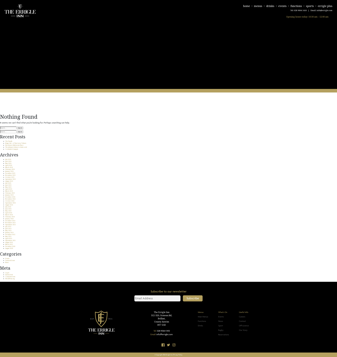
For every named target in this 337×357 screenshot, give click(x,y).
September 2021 (10, 240)
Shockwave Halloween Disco (14, 145)
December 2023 (10, 221)
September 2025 (10, 179)
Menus (258, 6)
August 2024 (9, 205)
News (7, 262)
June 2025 (8, 185)
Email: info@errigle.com (321, 10)
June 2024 (8, 209)
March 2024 (9, 215)
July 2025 (8, 183)
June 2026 (8, 161)
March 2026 (9, 167)
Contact (242, 321)
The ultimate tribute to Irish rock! (16, 147)
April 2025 (8, 189)
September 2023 (10, 225)
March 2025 (9, 191)
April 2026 (8, 165)
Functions (296, 6)
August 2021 (9, 242)
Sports (310, 6)
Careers (242, 316)
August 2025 (9, 181)
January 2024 (9, 219)
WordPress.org (10, 279)
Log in (7, 273)
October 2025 (9, 177)
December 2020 (10, 246)
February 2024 (10, 217)
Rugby (220, 330)
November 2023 (10, 223)
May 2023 (8, 230)
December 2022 (10, 234)
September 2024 (10, 203)
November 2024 (10, 199)
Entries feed (9, 275)
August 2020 (9, 248)
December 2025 (10, 173)
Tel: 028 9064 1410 (298, 10)
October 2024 (9, 201)
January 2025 (9, 195)
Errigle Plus (325, 6)
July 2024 (8, 207)
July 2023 (8, 227)
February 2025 (10, 193)
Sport (220, 325)
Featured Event (10, 260)
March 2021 (9, 244)
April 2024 (8, 213)
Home (246, 6)
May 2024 (8, 211)
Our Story (243, 330)
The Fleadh (8, 141)
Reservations (223, 334)
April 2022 (8, 238)
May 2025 (8, 187)
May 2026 (8, 163)
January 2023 (9, 232)
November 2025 (10, 175)
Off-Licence (244, 325)
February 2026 (10, 169)
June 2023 (8, 228)
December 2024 (10, 197)
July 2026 (8, 159)
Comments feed (10, 277)
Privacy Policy (178, 355)
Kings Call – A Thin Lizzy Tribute (15, 143)
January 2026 (9, 171)
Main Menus (203, 316)
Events (282, 6)
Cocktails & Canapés (11, 149)
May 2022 (8, 236)
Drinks (270, 6)
